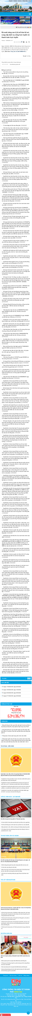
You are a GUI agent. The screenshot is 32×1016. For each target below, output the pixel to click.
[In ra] (26, 42)
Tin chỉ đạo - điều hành (7, 746)
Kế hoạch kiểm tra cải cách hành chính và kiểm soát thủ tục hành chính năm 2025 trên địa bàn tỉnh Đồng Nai (15, 657)
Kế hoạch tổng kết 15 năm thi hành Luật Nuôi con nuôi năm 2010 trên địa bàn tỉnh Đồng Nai (15, 241)
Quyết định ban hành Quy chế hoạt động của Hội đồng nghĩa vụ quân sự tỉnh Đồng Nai (15, 266)
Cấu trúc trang (13, 975)
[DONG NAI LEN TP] (16, 20)
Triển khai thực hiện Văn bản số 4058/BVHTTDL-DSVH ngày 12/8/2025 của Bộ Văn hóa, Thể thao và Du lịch (15, 310)
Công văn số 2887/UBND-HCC (18, 51)
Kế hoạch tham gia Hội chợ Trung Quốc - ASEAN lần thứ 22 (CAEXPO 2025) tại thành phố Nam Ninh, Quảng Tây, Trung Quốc (15, 287)
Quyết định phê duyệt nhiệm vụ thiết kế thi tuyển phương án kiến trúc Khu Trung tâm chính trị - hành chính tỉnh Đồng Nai (16, 257)
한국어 (19, 1)
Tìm (29, 678)
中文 (30, 1)
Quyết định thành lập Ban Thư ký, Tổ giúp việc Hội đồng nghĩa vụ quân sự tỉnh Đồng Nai (15, 262)
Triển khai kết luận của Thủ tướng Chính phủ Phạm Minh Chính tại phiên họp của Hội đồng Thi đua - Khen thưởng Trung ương (16, 98)
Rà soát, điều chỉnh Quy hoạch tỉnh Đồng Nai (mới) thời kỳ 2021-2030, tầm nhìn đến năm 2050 (15, 76)
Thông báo (4, 721)
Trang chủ (5, 975)
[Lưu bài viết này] (29, 42)
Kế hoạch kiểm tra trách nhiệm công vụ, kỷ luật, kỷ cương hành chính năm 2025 (14, 237)
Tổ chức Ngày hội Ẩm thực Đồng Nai (11, 125)
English (10, 1)
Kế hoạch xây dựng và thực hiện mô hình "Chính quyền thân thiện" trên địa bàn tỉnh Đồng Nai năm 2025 (15, 299)
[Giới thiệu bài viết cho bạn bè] (24, 42)
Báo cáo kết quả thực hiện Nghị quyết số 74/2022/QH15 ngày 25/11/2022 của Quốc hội (15, 347)
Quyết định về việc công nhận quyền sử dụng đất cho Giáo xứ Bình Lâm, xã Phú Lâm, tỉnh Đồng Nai (15, 320)
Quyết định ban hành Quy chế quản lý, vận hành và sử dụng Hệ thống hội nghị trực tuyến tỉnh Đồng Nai (15, 566)
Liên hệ (20, 975)
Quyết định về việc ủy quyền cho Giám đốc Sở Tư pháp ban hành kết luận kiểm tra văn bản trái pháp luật (15, 554)
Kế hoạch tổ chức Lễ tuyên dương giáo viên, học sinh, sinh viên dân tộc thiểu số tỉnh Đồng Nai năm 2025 (15, 217)
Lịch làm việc (5, 682)
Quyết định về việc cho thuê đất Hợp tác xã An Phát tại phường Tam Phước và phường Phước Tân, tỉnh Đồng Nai (15, 635)
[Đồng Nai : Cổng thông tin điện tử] (16, 3)
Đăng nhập (26, 975)
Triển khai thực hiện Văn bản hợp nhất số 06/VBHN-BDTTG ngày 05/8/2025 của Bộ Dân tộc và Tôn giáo (14, 120)
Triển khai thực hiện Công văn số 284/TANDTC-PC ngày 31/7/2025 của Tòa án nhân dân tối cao (15, 85)
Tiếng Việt (25, 1)
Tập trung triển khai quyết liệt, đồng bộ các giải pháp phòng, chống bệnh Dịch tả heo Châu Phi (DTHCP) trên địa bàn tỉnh (15, 139)
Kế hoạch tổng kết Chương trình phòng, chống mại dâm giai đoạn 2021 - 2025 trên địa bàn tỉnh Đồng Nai (15, 305)
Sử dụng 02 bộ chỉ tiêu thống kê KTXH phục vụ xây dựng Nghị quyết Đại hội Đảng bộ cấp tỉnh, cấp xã (16, 361)
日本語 (15, 1)
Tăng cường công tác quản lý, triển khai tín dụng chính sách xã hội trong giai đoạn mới (15, 366)
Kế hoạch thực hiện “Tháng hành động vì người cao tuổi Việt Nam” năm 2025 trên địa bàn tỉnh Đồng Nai (16, 651)
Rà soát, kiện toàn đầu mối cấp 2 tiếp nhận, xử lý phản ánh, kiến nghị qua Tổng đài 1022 (15, 351)
